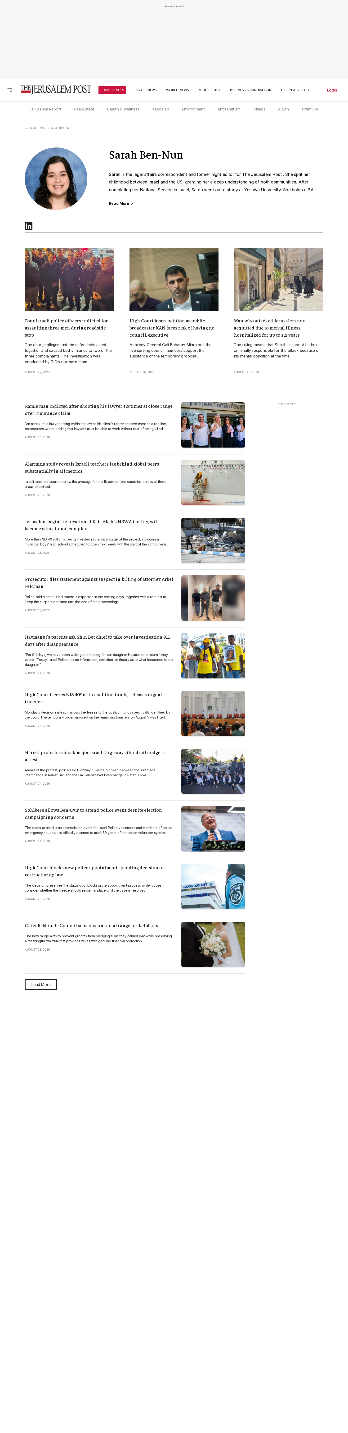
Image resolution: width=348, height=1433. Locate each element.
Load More (41, 984)
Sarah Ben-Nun (61, 127)
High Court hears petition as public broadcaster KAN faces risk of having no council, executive (171, 327)
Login (332, 90)
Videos (259, 109)
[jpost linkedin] (28, 228)
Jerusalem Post (35, 127)
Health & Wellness (123, 109)
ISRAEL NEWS (146, 90)
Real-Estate (84, 109)
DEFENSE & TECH (295, 90)
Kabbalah (160, 109)
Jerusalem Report (45, 109)
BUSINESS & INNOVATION (251, 90)
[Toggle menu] (10, 90)
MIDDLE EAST (209, 90)
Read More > (121, 203)
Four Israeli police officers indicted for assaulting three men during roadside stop (66, 327)
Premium (310, 109)
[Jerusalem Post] (52, 90)
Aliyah (283, 109)
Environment (193, 109)
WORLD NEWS (177, 90)
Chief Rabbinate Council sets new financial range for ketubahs (91, 925)
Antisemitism (229, 109)
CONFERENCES (112, 90)
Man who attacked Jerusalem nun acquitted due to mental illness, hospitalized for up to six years (270, 327)
